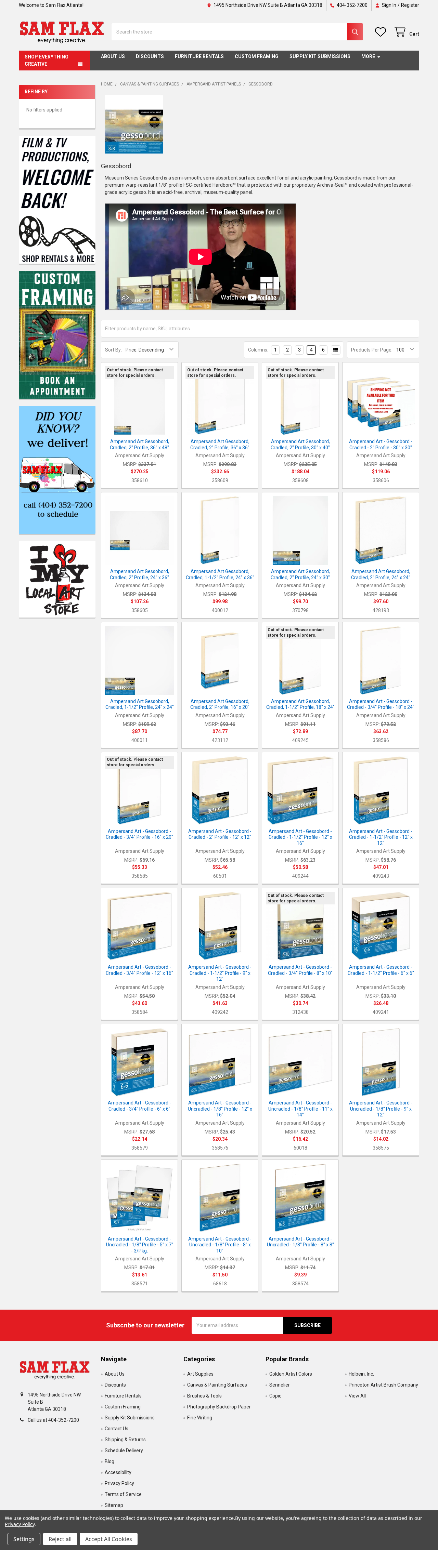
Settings (24, 1539)
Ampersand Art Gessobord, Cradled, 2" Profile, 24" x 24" (380, 574)
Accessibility (118, 1472)
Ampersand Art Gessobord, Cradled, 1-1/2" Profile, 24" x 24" (139, 704)
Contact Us (116, 1428)
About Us (113, 56)
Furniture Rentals (199, 56)
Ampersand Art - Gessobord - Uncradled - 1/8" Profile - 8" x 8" (300, 1242)
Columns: (258, 350)
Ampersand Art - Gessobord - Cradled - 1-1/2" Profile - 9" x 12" (220, 973)
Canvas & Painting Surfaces (217, 1385)
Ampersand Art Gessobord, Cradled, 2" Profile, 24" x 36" (139, 574)
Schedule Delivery (124, 1450)
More (368, 56)
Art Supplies (200, 1374)
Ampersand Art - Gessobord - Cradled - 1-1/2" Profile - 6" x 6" (381, 970)
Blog (109, 1461)
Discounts (150, 56)
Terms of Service (123, 1494)
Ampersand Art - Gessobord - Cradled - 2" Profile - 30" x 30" (380, 444)
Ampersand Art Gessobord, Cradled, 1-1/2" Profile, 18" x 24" (300, 704)
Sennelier (279, 1385)
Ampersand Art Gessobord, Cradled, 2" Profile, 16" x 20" (219, 704)
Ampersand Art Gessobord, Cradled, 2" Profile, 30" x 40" (300, 444)
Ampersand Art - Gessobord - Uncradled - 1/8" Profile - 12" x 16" (220, 1108)
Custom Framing (257, 56)
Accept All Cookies (108, 1539)
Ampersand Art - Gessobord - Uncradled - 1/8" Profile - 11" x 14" (300, 1108)
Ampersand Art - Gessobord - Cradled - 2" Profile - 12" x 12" (220, 834)
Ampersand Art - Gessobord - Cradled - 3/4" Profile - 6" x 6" (139, 1106)
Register (410, 5)
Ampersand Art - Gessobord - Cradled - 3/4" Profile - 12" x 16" (139, 970)
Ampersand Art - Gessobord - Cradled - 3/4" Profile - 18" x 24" (380, 704)
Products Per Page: (371, 350)
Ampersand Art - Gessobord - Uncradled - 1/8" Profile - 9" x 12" (380, 1108)
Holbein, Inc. (361, 1374)
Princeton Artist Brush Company (383, 1385)
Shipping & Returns (125, 1439)
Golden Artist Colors (290, 1374)
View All (357, 1396)
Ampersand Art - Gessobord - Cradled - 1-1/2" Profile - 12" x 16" (300, 837)
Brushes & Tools (204, 1396)
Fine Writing (199, 1417)
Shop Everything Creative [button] (46, 60)
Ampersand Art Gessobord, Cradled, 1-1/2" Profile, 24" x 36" (220, 574)
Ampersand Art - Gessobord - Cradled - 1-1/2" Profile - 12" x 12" (381, 837)
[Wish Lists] (382, 32)
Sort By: (113, 350)
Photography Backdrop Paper (219, 1406)
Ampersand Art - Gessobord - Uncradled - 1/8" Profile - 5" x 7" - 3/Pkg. (139, 1245)
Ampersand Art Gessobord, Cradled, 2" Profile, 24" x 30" (300, 574)
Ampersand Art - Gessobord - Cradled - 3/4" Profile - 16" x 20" (139, 834)
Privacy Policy (119, 1483)
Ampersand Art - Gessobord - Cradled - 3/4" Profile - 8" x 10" (300, 970)
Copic (275, 1396)
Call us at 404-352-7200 (53, 1420)
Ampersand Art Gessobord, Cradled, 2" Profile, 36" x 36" (219, 444)
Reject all (60, 1539)
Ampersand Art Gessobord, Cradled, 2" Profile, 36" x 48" (139, 444)
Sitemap (114, 1505)
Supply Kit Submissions (319, 56)
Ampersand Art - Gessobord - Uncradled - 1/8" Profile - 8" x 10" (220, 1245)
